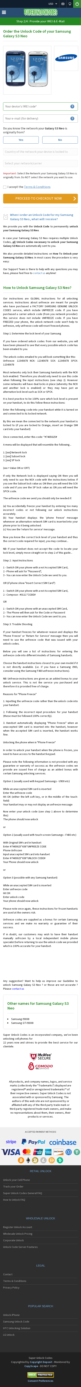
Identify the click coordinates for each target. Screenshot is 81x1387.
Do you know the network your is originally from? (35, 130)
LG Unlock (9, 1335)
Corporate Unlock (13, 1240)
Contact (7, 1274)
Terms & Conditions (37, 187)
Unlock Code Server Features (20, 1247)
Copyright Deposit (41, 1362)
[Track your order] (69, 4)
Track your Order (13, 1187)
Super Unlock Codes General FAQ (22, 1193)
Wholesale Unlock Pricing (17, 1234)
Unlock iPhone (11, 1315)
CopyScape (31, 1366)
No (60, 140)
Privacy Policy (11, 1288)
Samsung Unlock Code (16, 1322)
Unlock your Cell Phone (16, 1180)
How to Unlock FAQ (14, 1200)
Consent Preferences (40, 1381)
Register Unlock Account (17, 1227)
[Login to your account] (77, 4)
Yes (21, 140)
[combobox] (40, 152)
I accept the (29, 187)
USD (51, 4)
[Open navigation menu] (4, 13)
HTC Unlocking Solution (16, 1328)
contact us (39, 273)
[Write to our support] (62, 4)
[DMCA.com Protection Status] (40, 1375)
